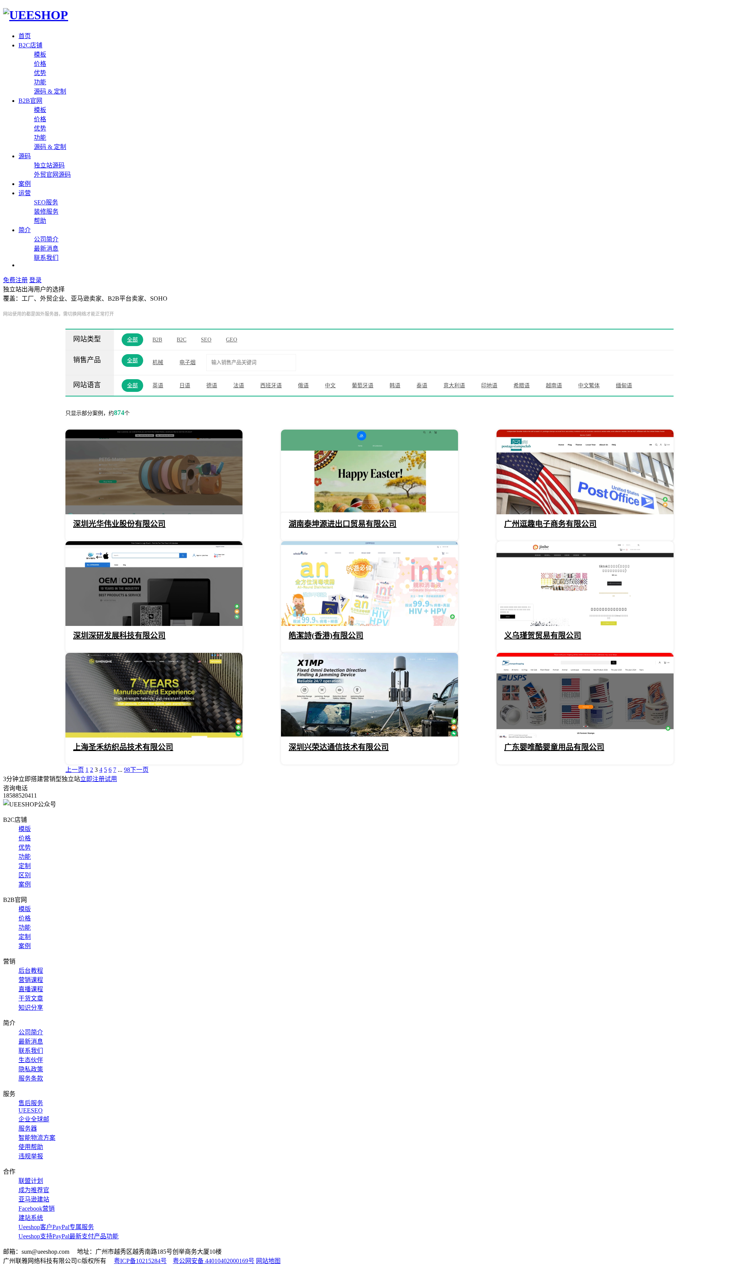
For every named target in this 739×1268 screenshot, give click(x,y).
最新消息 (46, 248)
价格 (40, 63)
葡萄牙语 (362, 385)
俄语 (303, 385)
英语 (157, 385)
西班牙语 (271, 385)
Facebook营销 (36, 1208)
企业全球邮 (33, 1119)
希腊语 (521, 385)
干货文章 (30, 998)
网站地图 (268, 1261)
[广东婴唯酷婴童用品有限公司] (585, 735)
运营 (24, 193)
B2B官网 (30, 100)
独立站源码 (49, 165)
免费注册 (15, 280)
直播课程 (30, 989)
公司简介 (46, 239)
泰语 (421, 385)
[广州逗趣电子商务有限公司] (585, 512)
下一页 (139, 769)
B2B (157, 340)
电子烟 (187, 362)
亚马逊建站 (33, 1199)
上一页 (74, 769)
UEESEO (30, 1110)
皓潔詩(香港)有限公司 (326, 635)
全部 (132, 340)
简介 (24, 230)
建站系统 (30, 1217)
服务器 (27, 1128)
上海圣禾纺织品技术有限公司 (123, 747)
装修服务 (46, 211)
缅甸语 (624, 385)
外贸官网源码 (52, 174)
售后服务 (30, 1103)
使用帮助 (30, 1147)
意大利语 (454, 385)
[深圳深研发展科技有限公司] (153, 624)
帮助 (40, 220)
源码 (24, 156)
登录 (35, 280)
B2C (181, 340)
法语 (238, 385)
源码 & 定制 (50, 91)
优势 (40, 73)
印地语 (489, 385)
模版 (24, 829)
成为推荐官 (33, 1190)
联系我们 (46, 257)
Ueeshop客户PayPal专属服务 (56, 1227)
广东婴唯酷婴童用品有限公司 (554, 747)
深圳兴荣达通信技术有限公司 (339, 747)
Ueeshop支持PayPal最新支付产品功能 (68, 1236)
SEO (206, 340)
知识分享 (30, 1007)
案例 (24, 184)
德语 (211, 385)
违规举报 (30, 1156)
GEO (231, 340)
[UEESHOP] (35, 15)
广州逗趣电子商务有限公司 (550, 524)
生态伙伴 (30, 1060)
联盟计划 (30, 1181)
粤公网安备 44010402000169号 (213, 1261)
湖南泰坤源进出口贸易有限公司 (342, 524)
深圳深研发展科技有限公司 (119, 635)
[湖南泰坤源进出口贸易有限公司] (369, 512)
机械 (157, 362)
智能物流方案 (36, 1137)
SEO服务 (46, 202)
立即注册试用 (98, 779)
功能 (40, 82)
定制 (24, 866)
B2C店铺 (30, 45)
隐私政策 (30, 1069)
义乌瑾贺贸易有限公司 (542, 635)
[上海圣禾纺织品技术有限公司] (153, 735)
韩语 (395, 385)
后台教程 (30, 970)
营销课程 (30, 980)
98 (127, 769)
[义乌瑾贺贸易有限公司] (585, 624)
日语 (184, 385)
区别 (24, 875)
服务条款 (30, 1078)
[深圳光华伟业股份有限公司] (153, 512)
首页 (24, 36)
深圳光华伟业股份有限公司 (119, 524)
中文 (330, 385)
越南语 (554, 385)
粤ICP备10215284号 (140, 1261)
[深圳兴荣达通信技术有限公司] (369, 735)
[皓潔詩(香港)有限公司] (369, 624)
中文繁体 (589, 385)
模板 (40, 54)
